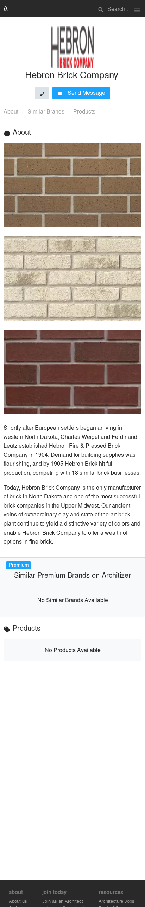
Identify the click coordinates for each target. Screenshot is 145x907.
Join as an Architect (62, 900)
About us (18, 900)
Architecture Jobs (116, 900)
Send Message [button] (81, 92)
